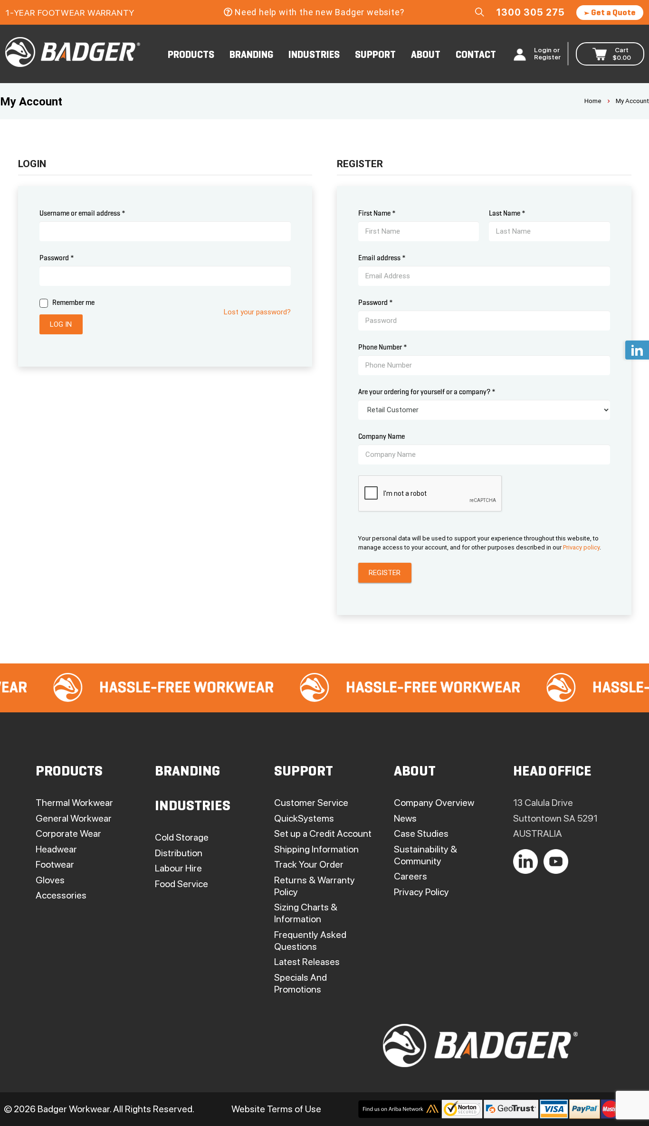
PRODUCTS (191, 55)
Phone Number (382, 347)
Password (56, 258)
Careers (410, 876)
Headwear (56, 849)
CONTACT (476, 55)
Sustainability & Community (425, 855)
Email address (382, 258)
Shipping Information (316, 849)
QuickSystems (304, 818)
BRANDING (251, 55)
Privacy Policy (421, 892)
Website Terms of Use (276, 1109)
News (405, 818)
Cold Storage (182, 837)
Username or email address (82, 213)
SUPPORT (375, 55)
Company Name (381, 436)
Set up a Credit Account (323, 833)
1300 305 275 (530, 12)
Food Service (181, 883)
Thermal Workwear (74, 802)
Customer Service (311, 802)
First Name (377, 213)
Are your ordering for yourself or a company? (427, 392)
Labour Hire (178, 868)
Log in (61, 324)
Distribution (178, 853)
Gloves (50, 880)
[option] (144, 688)
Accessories (61, 895)
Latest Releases (307, 961)
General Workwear (74, 818)
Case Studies (421, 833)
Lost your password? (257, 312)
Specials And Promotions (300, 983)
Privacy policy (581, 547)
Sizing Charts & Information (305, 913)
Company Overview (434, 802)
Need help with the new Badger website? (319, 12)
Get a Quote (613, 13)
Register (385, 572)
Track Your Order (309, 864)
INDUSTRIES (314, 55)
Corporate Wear (68, 833)
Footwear (55, 864)
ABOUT (425, 55)
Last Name (507, 213)
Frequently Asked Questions (310, 940)
